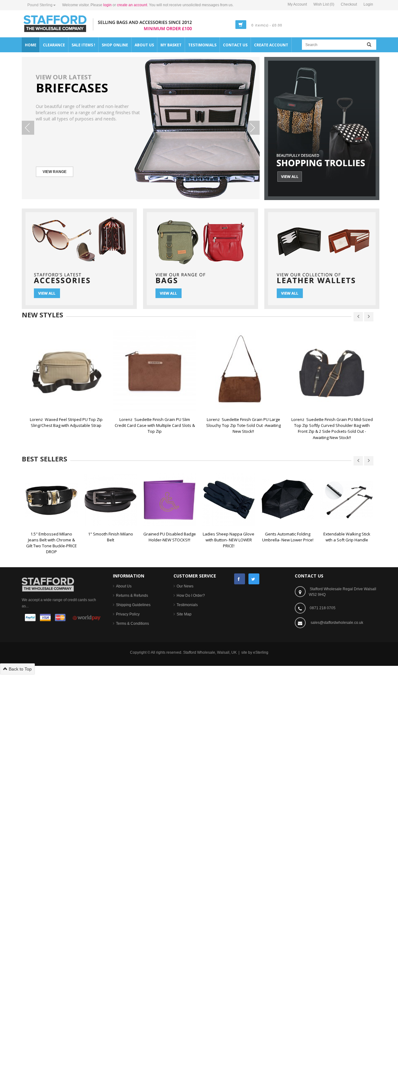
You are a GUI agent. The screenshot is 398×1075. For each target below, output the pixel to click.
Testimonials (187, 605)
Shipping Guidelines (133, 605)
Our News (185, 586)
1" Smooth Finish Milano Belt (111, 537)
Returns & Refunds (132, 595)
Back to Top (19, 668)
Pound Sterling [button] (40, 5)
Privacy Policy (128, 614)
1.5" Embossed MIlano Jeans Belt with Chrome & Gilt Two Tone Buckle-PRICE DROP (52, 542)
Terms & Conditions (132, 623)
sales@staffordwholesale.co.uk (337, 622)
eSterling (260, 652)
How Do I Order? (191, 595)
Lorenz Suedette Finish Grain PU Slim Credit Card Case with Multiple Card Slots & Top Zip (155, 425)
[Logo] (48, 584)
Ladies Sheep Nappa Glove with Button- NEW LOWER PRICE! (229, 540)
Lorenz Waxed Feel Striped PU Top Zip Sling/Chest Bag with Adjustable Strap (67, 422)
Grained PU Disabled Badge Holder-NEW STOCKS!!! (170, 537)
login (107, 5)
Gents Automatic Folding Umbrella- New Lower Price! (287, 537)
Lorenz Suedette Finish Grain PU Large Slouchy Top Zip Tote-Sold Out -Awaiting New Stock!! (244, 425)
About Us (124, 586)
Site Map (184, 614)
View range (55, 172)
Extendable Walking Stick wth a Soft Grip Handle (347, 537)
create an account (132, 5)
